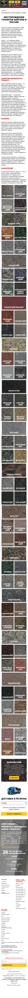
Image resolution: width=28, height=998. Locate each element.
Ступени (17, 906)
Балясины (3, 912)
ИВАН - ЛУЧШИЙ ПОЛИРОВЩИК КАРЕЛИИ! (16, 6)
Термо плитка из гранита (21, 908)
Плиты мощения (19, 897)
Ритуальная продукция (4, 910)
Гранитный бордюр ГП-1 (21, 889)
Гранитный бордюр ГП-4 (21, 894)
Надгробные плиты (5, 921)
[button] (26, 770)
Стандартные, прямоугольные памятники (6, 927)
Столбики (3, 929)
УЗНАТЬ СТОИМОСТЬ (14, 814)
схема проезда (14, 982)
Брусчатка (18, 885)
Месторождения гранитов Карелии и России (13, 12)
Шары (2, 940)
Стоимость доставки (5, 885)
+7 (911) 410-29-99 (10, 973)
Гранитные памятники (5, 918)
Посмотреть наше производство (10, 847)
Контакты (3, 890)
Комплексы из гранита (5, 919)
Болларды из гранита (5, 914)
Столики (3, 931)
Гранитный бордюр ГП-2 (21, 890)
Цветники (3, 934)
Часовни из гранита (5, 938)
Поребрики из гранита (20, 901)
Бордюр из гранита (19, 883)
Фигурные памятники (5, 933)
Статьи (2, 888)
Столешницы (18, 904)
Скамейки (3, 925)
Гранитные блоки (19, 887)
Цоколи (2, 936)
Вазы (2, 916)
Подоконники (18, 899)
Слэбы (17, 903)
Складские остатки (5, 886)
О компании (3, 881)
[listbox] (14, 803)
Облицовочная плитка (20, 896)
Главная (3, 10)
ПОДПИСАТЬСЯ (7, 965)
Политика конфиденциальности (5, 893)
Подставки (3, 923)
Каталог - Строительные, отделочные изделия (21, 880)
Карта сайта (4, 954)
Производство (4, 883)
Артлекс (18, 985)
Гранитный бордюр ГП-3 (21, 892)
